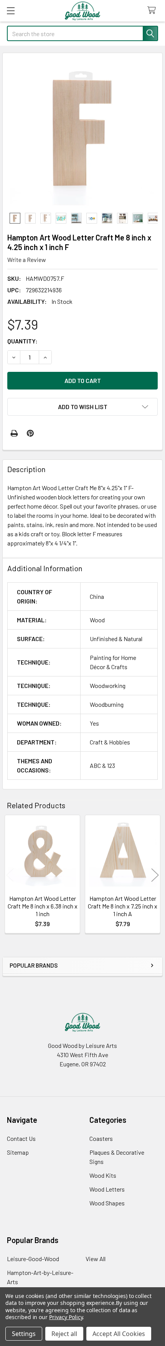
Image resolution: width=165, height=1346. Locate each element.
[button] (82, 407)
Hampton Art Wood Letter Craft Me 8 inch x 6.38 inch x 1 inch (43, 906)
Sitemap (18, 1152)
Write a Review (26, 259)
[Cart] (153, 10)
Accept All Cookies (118, 1333)
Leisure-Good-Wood (33, 1258)
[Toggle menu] (10, 10)
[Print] (14, 433)
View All (96, 1258)
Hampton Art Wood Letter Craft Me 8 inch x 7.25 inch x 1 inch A (122, 906)
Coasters (101, 1138)
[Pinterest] (30, 433)
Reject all (64, 1333)
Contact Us (21, 1138)
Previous (10, 875)
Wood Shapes (107, 1203)
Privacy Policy (65, 1317)
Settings (24, 1333)
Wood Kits (102, 1175)
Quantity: (22, 341)
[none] (82, 133)
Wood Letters (107, 1189)
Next (155, 875)
